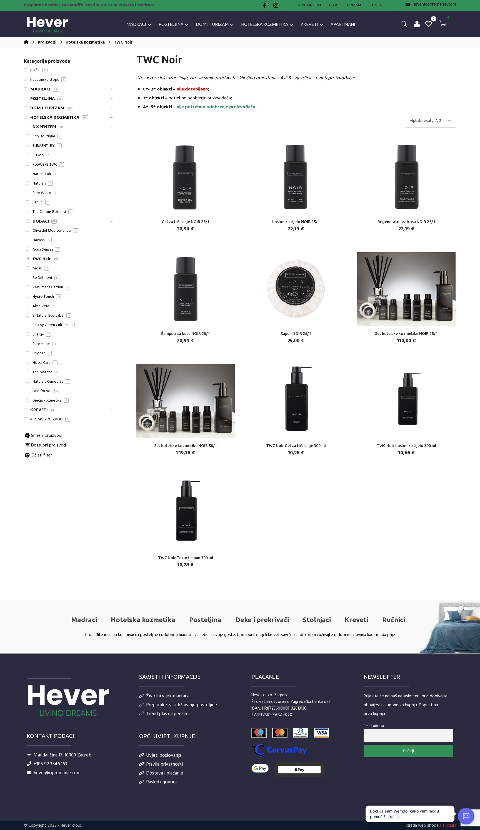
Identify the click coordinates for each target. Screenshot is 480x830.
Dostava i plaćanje (164, 773)
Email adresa (374, 726)
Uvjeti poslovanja (163, 755)
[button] (264, 5)
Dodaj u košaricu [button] (188, 212)
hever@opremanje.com (57, 773)
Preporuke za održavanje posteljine (181, 705)
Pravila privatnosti (164, 764)
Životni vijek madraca (167, 696)
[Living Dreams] (47, 25)
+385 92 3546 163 (50, 764)
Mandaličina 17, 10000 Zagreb (62, 755)
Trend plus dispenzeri (167, 714)
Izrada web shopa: (422, 825)
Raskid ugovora (161, 782)
